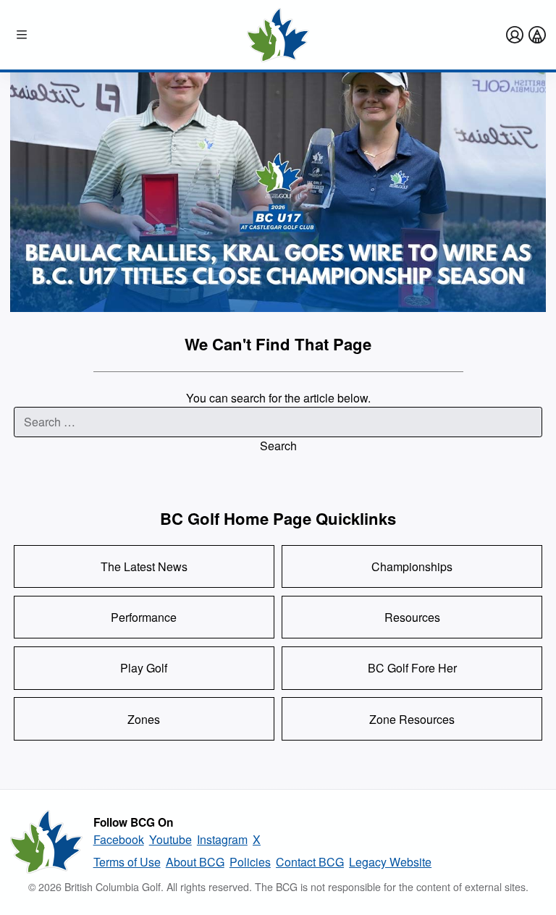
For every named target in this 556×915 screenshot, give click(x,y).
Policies (250, 861)
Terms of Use (127, 861)
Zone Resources (412, 719)
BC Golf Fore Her (412, 667)
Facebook (118, 839)
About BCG (195, 861)
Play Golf (143, 667)
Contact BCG (310, 861)
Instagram (222, 839)
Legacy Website (390, 861)
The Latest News (144, 566)
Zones (143, 719)
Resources (412, 617)
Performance (144, 617)
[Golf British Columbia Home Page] (278, 35)
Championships (411, 566)
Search (278, 445)
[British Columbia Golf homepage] (46, 842)
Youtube (170, 839)
